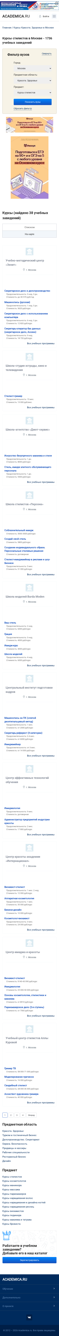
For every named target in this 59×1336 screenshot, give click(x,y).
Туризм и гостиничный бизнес (19, 1135)
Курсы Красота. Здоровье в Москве (34, 27)
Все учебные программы (41, 343)
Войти (46, 16)
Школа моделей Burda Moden (25, 596)
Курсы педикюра (11, 1215)
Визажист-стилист (14, 887)
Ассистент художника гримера (21, 1094)
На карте (29, 234)
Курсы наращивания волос (17, 1198)
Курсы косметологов (14, 1181)
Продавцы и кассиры (14, 1148)
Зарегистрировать (29, 1260)
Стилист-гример (13, 396)
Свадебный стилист (15, 1085)
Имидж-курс (11, 645)
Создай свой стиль (15, 538)
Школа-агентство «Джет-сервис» (28, 429)
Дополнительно (11, 1297)
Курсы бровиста (11, 1224)
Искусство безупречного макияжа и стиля (28, 455)
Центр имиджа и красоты (23, 952)
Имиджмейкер (12, 744)
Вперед (31, 1115)
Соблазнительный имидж (18, 530)
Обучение (8, 1288)
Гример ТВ (10, 1068)
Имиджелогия (12, 808)
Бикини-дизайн (13, 909)
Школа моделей (13, 654)
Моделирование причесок (19, 1076)
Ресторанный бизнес (14, 1156)
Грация (8, 634)
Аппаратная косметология (19, 898)
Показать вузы (33, 102)
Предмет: (19, 87)
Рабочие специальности (16, 1152)
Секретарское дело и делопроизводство (27, 290)
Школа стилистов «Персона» (24, 504)
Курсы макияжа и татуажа (16, 1219)
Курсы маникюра (12, 1185)
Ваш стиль (10, 622)
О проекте (8, 1306)
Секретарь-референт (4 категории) (23, 733)
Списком (30, 227)
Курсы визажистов (13, 1211)
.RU (16, 16)
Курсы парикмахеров (14, 1194)
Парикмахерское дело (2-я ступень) (24, 1007)
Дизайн (6, 1161)
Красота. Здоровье (13, 1131)
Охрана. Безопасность (14, 1143)
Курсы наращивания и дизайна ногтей (23, 1202)
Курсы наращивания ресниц (18, 1206)
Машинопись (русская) (17, 302)
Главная (6, 27)
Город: (17, 62)
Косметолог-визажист (16, 918)
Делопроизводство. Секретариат (20, 1139)
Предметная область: (26, 74)
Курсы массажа (11, 1189)
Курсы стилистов (12, 1176)
